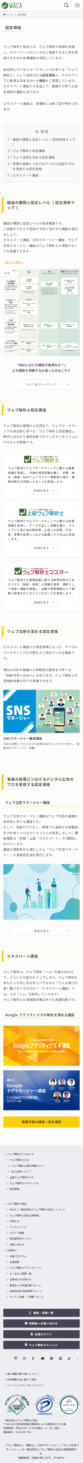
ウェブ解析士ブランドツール (25, 1267)
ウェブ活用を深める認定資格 (34, 157)
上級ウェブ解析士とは (22, 1177)
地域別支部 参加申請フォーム (26, 1291)
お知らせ (14, 1221)
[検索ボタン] (66, 5)
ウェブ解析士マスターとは (24, 1183)
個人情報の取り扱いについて (23, 1373)
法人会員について (21, 1171)
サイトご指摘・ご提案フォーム (27, 1296)
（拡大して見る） (13, 262)
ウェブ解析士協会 (17, 1203)
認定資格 (14, 1189)
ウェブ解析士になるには (20, 1154)
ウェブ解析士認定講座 (29, 150)
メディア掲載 (17, 1232)
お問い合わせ (17, 1244)
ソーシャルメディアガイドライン (25, 1385)
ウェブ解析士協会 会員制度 (24, 1215)
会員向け (12, 1250)
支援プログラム (18, 1256)
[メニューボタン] (77, 5)
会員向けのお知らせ (20, 1279)
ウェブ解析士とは (19, 1159)
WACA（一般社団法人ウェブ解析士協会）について (37, 1209)
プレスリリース (18, 1227)
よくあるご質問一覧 (20, 1273)
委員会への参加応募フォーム (25, 1285)
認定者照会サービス (20, 1238)
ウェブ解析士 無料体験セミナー (28, 1165)
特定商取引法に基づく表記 (21, 1379)
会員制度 (14, 1262)
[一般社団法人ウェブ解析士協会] (12, 5)
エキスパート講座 (26, 175)
